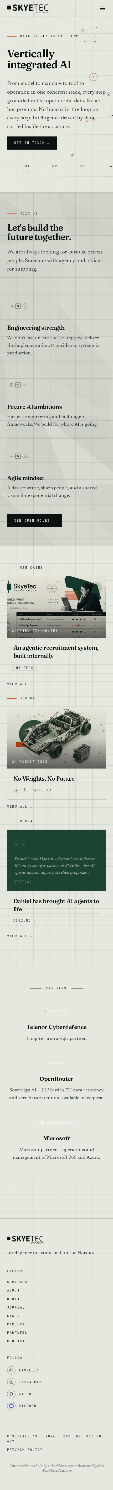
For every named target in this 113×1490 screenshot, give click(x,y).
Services (17, 1282)
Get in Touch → (32, 142)
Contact (16, 1341)
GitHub (26, 1394)
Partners (17, 1332)
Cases (13, 1316)
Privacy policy (25, 1449)
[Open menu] (102, 8)
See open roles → (34, 520)
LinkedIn (29, 1370)
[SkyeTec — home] (28, 8)
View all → (20, 684)
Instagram (30, 1382)
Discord (28, 1405)
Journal (16, 1307)
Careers (16, 1324)
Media (13, 1299)
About (13, 1290)
